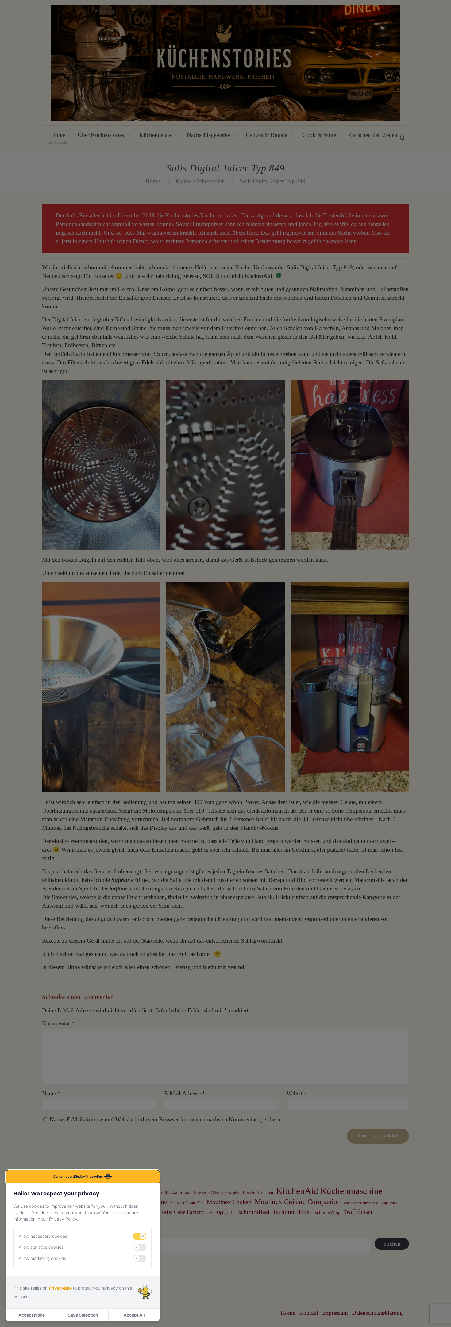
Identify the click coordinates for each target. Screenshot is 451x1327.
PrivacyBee (60, 1287)
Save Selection (83, 1314)
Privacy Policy (63, 1218)
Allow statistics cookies (41, 1247)
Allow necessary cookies (43, 1236)
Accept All (134, 1314)
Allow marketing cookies (42, 1258)
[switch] (139, 1236)
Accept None (31, 1314)
